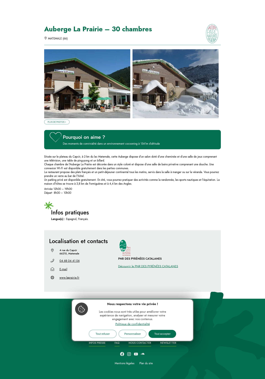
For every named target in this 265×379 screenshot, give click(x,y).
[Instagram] (129, 354)
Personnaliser (132, 333)
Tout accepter (162, 333)
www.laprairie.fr (69, 278)
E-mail (63, 269)
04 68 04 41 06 (69, 261)
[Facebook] (122, 354)
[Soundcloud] (143, 354)
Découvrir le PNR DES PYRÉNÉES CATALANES (148, 266)
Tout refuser (103, 333)
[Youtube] (136, 354)
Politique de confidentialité (132, 324)
